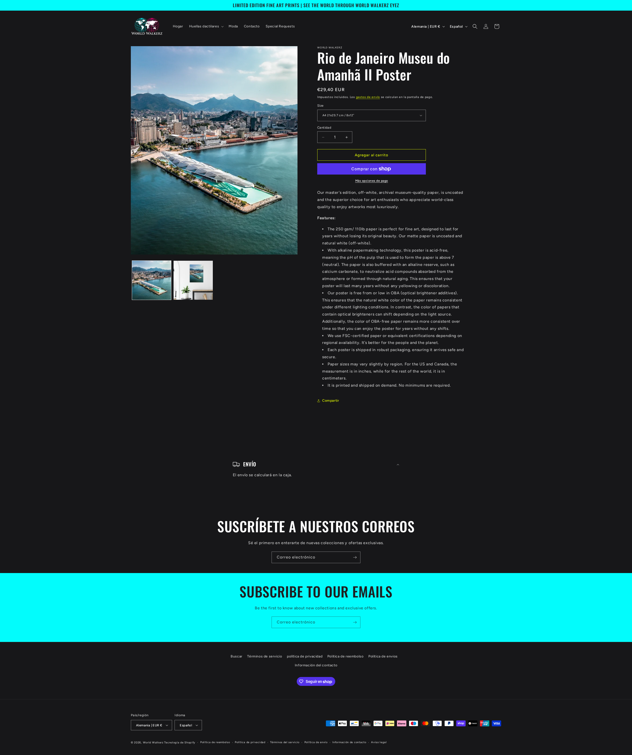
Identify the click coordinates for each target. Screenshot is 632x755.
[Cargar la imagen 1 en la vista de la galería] (151, 280)
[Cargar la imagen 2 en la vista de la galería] (193, 280)
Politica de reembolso (345, 656)
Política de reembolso (215, 742)
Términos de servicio (264, 656)
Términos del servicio (284, 742)
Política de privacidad (250, 742)
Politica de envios (383, 656)
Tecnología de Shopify (179, 742)
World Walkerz (153, 742)
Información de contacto (349, 742)
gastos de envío (368, 97)
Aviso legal (379, 742)
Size (320, 105)
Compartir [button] (330, 400)
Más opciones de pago (371, 180)
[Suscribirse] (354, 557)
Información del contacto (316, 665)
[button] (206, 26)
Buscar (236, 656)
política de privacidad (304, 656)
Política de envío (316, 742)
